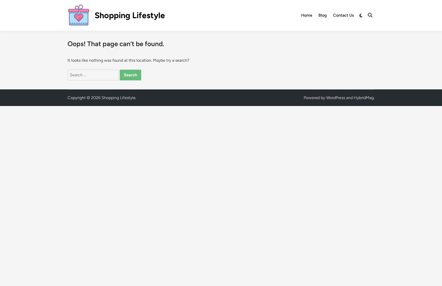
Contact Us (343, 15)
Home (306, 15)
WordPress (335, 97)
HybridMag (364, 97)
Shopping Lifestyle (130, 15)
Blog (322, 15)
